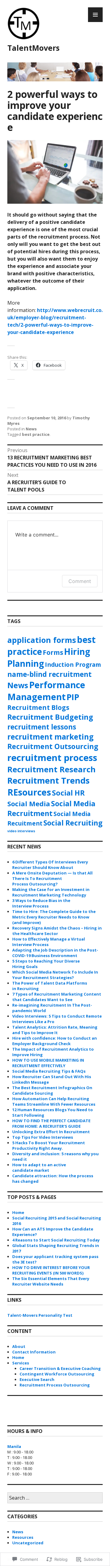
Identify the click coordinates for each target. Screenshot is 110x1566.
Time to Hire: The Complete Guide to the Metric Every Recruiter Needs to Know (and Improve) (54, 917)
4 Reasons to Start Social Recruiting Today (56, 1240)
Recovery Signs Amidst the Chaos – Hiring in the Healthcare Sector (57, 930)
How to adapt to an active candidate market (39, 1167)
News (31, 429)
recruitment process (52, 757)
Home (18, 1212)
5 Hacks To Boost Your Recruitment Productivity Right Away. (48, 1145)
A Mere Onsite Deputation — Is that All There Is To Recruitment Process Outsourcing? (52, 878)
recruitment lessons (41, 727)
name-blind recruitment (49, 674)
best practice (36, 434)
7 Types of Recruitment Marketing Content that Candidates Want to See (56, 996)
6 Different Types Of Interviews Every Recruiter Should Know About (50, 864)
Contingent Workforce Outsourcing (57, 1374)
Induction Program (73, 664)
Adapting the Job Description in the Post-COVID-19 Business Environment (55, 952)
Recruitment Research (51, 769)
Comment (79, 581)
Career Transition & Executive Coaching (60, 1368)
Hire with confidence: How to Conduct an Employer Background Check (54, 1040)
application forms (41, 640)
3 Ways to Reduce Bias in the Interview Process (41, 903)
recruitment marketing (50, 737)
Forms (53, 652)
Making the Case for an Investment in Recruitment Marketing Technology (51, 892)
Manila (14, 1446)
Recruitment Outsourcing (52, 746)
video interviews (21, 831)
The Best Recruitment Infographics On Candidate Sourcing (52, 1090)
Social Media (28, 803)
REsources (29, 792)
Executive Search (37, 1379)
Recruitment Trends (48, 780)
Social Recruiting (73, 823)
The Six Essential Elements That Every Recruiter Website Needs (50, 1281)
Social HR (68, 793)
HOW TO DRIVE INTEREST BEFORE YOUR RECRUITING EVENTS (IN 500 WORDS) (51, 1270)
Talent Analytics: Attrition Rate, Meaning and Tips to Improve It (54, 1029)
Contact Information (34, 1352)
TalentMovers (33, 48)
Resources (22, 1537)
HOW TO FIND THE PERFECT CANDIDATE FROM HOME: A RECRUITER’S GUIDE (51, 1123)
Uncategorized (27, 1543)
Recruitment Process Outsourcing (55, 1385)
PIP (73, 697)
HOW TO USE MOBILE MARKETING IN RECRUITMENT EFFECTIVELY (48, 1062)
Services (20, 1363)
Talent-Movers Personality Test (39, 1315)
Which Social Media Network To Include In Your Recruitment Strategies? (55, 974)
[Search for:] (55, 1498)
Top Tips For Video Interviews (42, 1137)
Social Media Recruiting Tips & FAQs (49, 1071)
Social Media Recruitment (51, 808)
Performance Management (46, 691)
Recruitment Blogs (38, 707)
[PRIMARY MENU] (95, 14)
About (18, 1346)
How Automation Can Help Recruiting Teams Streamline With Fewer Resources (53, 1101)
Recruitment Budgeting (50, 717)
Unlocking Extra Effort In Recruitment (51, 1131)
